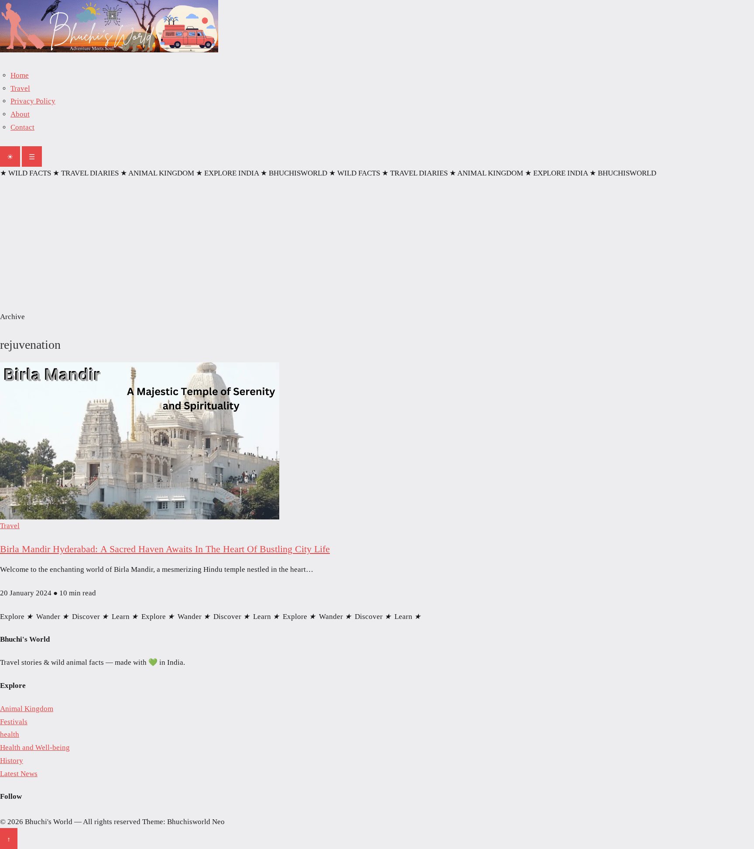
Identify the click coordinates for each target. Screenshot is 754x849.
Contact (22, 127)
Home (19, 75)
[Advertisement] (377, 245)
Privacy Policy (32, 101)
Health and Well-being (35, 747)
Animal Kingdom (26, 709)
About (20, 114)
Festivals (13, 722)
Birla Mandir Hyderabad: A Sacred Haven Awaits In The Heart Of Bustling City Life (165, 548)
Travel (20, 88)
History (11, 760)
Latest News (19, 774)
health (9, 734)
